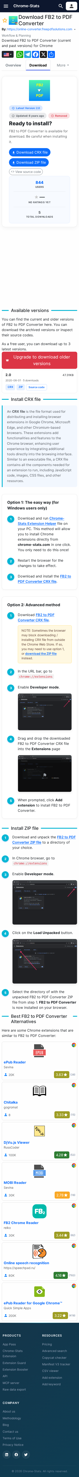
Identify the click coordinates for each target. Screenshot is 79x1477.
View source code (28, 172)
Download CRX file (31, 152)
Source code (37, 387)
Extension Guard (14, 1363)
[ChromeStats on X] (26, 1455)
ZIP (21, 387)
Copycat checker (54, 1357)
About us (9, 1411)
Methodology (12, 1418)
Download (38, 65)
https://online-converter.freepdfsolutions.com (39, 29)
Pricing (47, 1344)
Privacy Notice (13, 1445)
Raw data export (14, 1389)
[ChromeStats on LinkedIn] (7, 1455)
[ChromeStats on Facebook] (16, 1455)
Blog (6, 1425)
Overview (13, 65)
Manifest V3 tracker (56, 1364)
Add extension (52, 1377)
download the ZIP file (41, 653)
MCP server (11, 1383)
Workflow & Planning (16, 35)
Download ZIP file (30, 162)
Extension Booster (15, 1369)
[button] (6, 6)
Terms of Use (12, 1438)
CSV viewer (50, 1371)
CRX (10, 387)
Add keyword (51, 1384)
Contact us (10, 1431)
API (5, 1376)
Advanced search (54, 1351)
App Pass (9, 1344)
